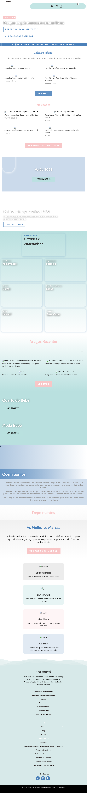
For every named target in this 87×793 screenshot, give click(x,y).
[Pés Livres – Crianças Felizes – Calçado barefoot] (65, 364)
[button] (52, 6)
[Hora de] (21, 297)
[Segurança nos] (65, 272)
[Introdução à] (21, 272)
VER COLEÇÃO (13, 408)
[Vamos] (21, 322)
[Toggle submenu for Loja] (62, 726)
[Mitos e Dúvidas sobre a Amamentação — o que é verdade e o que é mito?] (22, 364)
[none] (82, 351)
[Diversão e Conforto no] (65, 297)
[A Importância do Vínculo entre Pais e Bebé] (65, 374)
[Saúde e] (65, 322)
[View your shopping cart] (76, 6)
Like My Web (47, 787)
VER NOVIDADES (44, 179)
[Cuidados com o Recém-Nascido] (22, 374)
